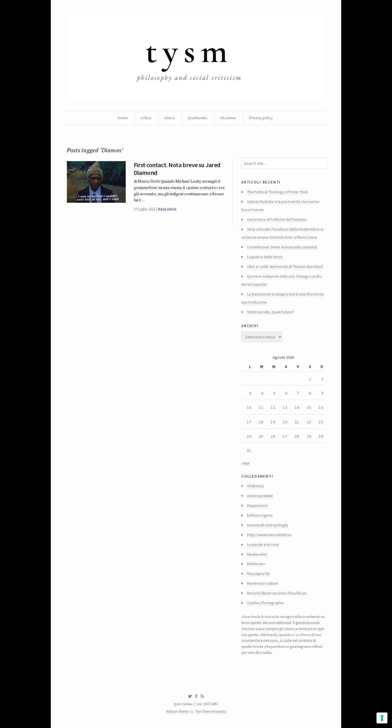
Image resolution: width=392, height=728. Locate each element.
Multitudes (256, 563)
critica (146, 117)
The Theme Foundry (210, 711)
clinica (169, 117)
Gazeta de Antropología (267, 525)
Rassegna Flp (258, 573)
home (123, 117)
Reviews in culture (262, 583)
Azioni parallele (260, 495)
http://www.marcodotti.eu (269, 534)
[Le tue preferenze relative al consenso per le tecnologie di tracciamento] (382, 717)
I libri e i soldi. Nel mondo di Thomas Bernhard (285, 266)
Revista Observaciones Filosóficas (276, 593)
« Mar (245, 463)
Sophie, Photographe (265, 602)
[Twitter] (190, 696)
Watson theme (177, 711)
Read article (167, 209)
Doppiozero (257, 505)
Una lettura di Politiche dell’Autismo (277, 219)
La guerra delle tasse (265, 256)
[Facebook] (196, 696)
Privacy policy (261, 117)
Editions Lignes (260, 515)
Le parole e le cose (263, 544)
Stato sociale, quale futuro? (270, 311)
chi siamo (228, 117)
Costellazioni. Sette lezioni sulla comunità (282, 247)
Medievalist (257, 554)
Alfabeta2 (255, 485)
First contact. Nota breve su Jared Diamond (177, 168)
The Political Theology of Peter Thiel (277, 191)
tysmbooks (197, 117)
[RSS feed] (202, 696)
